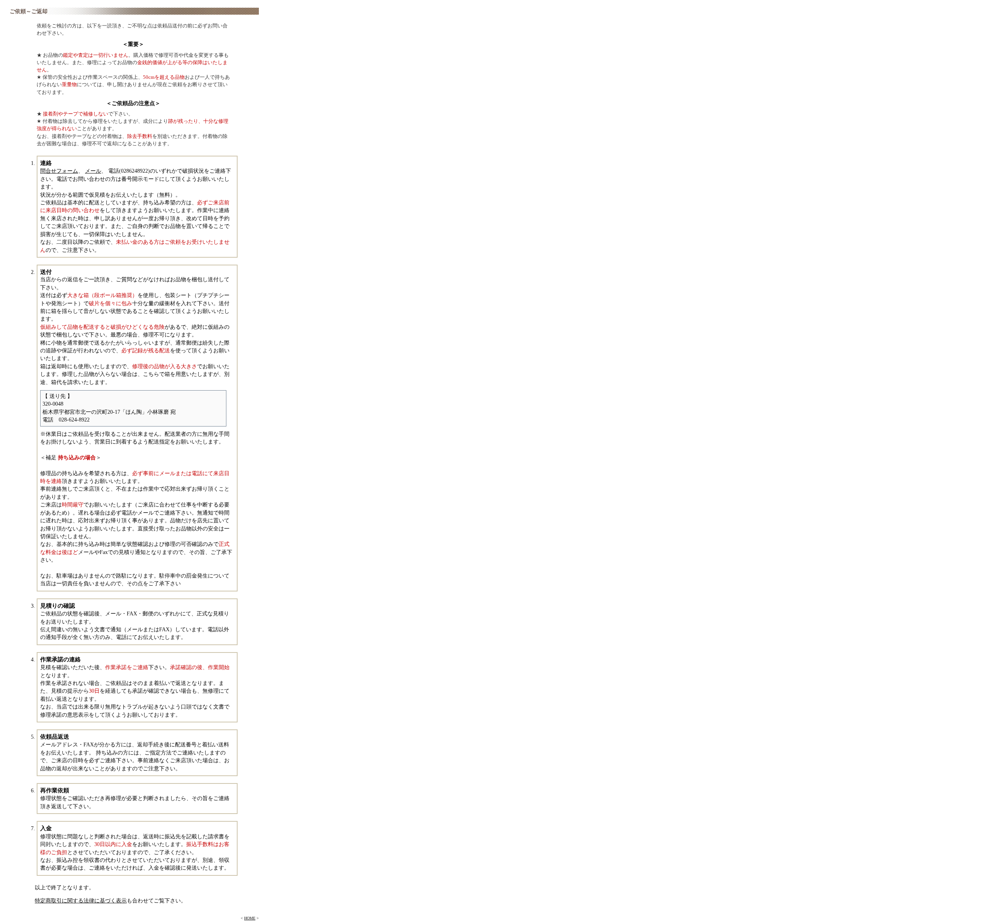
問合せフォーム (59, 171)
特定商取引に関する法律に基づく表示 (81, 900)
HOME (249, 918)
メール (93, 171)
